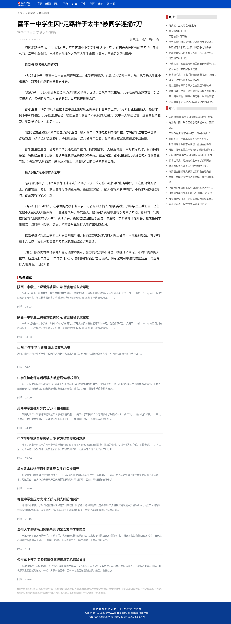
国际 (65, 4)
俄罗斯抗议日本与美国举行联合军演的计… (191, 198)
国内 (57, 4)
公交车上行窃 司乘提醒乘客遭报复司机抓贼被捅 (51, 560)
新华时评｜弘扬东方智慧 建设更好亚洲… (191, 144)
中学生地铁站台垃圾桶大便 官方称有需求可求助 (51, 438)
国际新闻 (44, 13)
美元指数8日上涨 (178, 31)
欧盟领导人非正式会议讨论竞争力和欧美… (191, 47)
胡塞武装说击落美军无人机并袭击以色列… (191, 52)
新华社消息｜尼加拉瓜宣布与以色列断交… (191, 160)
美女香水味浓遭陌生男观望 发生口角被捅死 (48, 469)
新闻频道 (30, 13)
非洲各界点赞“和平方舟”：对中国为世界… (191, 133)
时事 (74, 4)
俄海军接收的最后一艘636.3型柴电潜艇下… (192, 149)
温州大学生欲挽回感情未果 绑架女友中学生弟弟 (51, 529)
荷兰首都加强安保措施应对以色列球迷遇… (191, 42)
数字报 (111, 4)
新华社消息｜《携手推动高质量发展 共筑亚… (192, 74)
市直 (100, 4)
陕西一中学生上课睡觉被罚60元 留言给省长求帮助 (53, 287)
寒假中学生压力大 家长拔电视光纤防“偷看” (48, 499)
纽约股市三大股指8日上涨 (182, 25)
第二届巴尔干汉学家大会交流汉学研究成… (191, 85)
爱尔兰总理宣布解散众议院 (183, 69)
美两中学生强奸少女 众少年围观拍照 (43, 408)
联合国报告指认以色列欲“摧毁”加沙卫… (189, 166)
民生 (83, 4)
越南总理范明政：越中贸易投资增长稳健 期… (192, 90)
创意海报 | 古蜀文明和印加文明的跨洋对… (191, 101)
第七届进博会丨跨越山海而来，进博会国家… (192, 96)
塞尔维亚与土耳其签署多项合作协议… (189, 138)
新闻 (48, 4)
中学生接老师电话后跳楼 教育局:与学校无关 (48, 378)
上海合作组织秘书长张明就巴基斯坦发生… (191, 187)
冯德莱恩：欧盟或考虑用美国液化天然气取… (192, 63)
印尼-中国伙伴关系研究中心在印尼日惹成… (191, 117)
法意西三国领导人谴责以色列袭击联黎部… (191, 171)
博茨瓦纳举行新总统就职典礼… (185, 80)
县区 (92, 4)
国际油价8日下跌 (178, 36)
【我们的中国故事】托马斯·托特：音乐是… (191, 193)
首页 (39, 4)
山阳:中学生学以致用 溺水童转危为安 (43, 347)
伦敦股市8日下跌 (178, 58)
